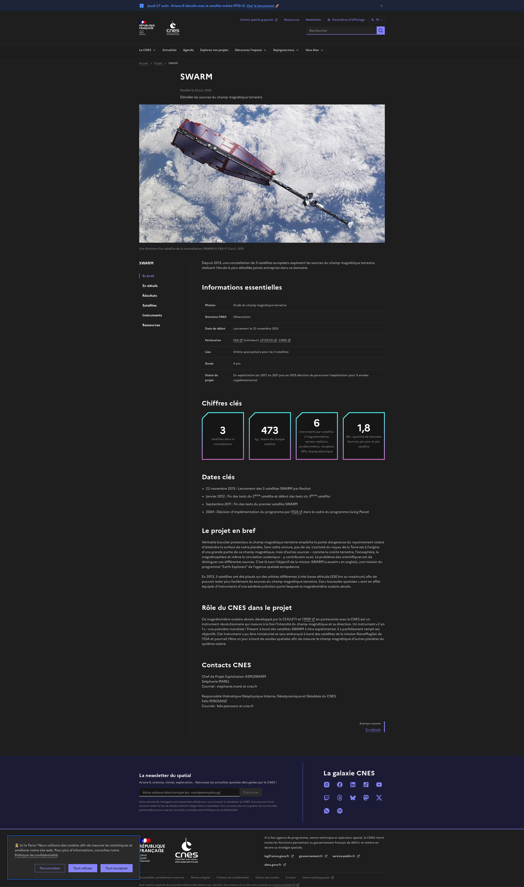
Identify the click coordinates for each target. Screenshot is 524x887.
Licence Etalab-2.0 (284, 885)
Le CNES (145, 50)
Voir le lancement (260, 5)
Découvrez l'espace (248, 50)
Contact (291, 877)
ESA (236, 340)
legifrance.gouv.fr (277, 856)
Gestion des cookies (267, 877)
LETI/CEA (266, 340)
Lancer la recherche (381, 30)
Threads (340, 798)
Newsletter (313, 20)
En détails (150, 285)
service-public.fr (344, 856)
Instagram (327, 785)
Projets (158, 63)
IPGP (307, 619)
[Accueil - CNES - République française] (186, 850)
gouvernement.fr (311, 856)
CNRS (283, 340)
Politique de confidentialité (36, 855)
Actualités (169, 50)
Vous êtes (312, 50)
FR (377, 20)
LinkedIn (353, 785)
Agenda (188, 50)
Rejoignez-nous (283, 50)
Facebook (340, 785)
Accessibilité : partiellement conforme (162, 877)
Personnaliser (50, 868)
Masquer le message (381, 5)
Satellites (149, 305)
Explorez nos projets (214, 50)
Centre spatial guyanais (256, 20)
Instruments (152, 315)
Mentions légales (201, 877)
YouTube (379, 785)
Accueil (144, 63)
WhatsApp (327, 811)
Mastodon (366, 798)
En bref (148, 275)
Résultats (149, 295)
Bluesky (353, 798)
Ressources (291, 20)
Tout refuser (82, 868)
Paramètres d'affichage (348, 20)
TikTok (366, 785)
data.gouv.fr (273, 865)
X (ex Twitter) (379, 798)
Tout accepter (116, 868)
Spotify (340, 811)
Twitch (327, 798)
